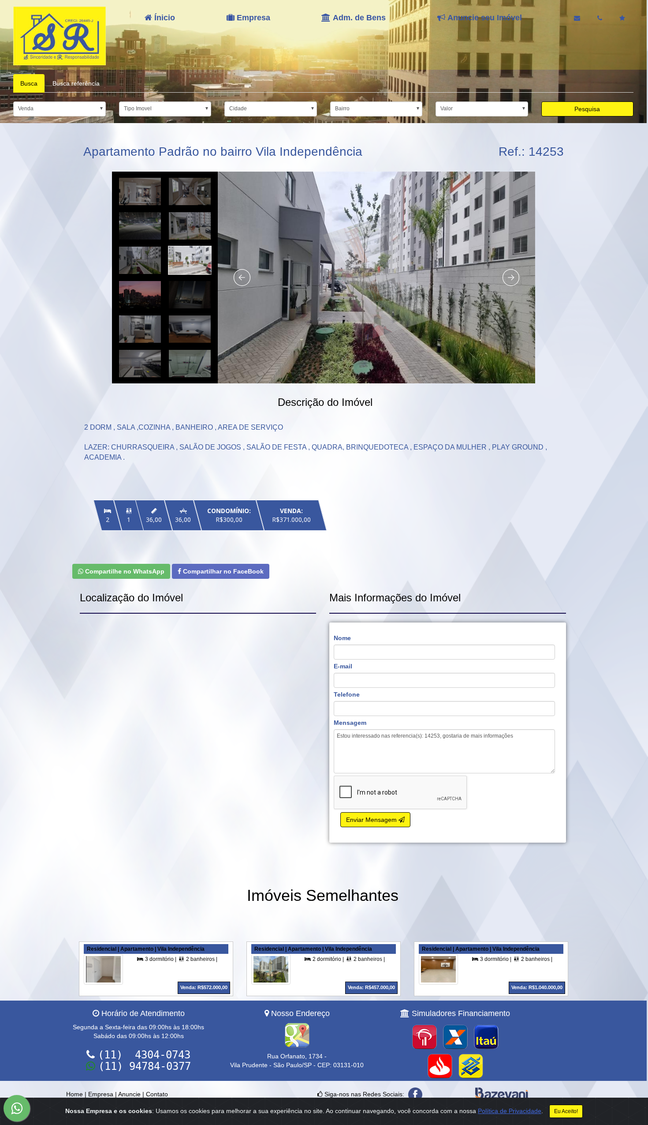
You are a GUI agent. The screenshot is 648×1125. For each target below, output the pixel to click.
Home (74, 1094)
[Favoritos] (622, 18)
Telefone (347, 694)
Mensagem (350, 722)
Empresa (100, 1094)
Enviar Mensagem (372, 819)
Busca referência (76, 83)
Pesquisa (587, 108)
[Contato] (577, 18)
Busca (28, 83)
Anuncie (129, 1094)
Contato (157, 1094)
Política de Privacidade (509, 1110)
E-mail (343, 666)
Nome (342, 637)
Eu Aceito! (566, 1111)
